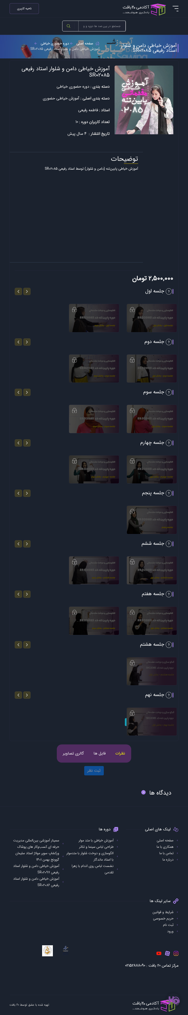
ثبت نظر (94, 771)
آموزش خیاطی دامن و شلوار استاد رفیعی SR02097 (36, 869)
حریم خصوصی (163, 918)
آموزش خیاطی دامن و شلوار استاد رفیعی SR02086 (36, 882)
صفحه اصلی (84, 43)
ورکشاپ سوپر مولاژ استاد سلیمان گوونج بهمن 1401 (37, 856)
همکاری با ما (165, 847)
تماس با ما (166, 853)
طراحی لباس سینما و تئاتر (96, 847)
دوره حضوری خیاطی (55, 43)
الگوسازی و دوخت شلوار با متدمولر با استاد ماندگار (90, 856)
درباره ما (168, 859)
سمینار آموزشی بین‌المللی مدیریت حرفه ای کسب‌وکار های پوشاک (36, 844)
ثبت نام (168, 925)
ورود (170, 931)
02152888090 (135, 965)
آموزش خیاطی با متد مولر (96, 840)
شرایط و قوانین (163, 912)
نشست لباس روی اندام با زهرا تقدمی (93, 869)
